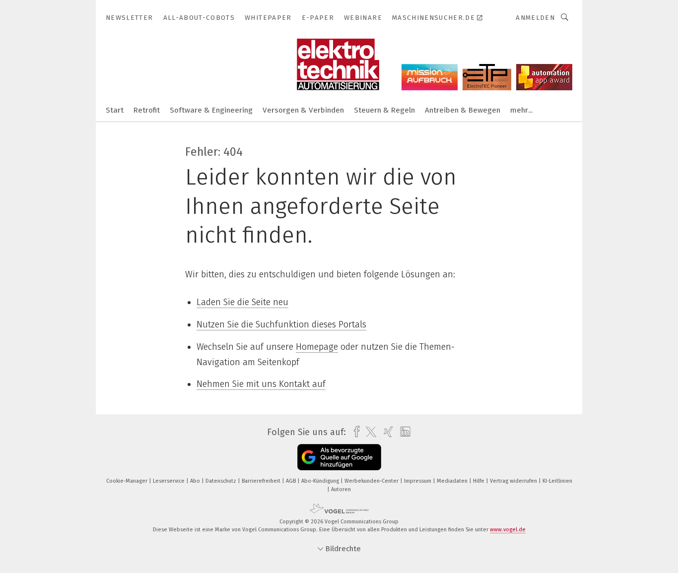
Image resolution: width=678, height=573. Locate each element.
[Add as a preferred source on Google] (339, 457)
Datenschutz (221, 481)
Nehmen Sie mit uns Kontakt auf (261, 384)
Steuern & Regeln (384, 110)
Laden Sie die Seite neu (242, 302)
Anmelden (535, 17)
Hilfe (479, 481)
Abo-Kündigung (320, 481)
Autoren (341, 489)
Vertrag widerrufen (514, 481)
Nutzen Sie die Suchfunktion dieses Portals (281, 324)
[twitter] (368, 432)
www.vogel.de (508, 529)
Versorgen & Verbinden (303, 110)
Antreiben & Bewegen (462, 110)
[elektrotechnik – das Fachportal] (115, 109)
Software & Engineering (211, 110)
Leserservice (169, 481)
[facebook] (354, 432)
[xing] (386, 432)
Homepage (317, 346)
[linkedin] (402, 432)
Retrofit (147, 110)
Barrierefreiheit (262, 481)
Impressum (418, 481)
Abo (196, 481)
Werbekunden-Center (372, 481)
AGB (291, 481)
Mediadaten (453, 481)
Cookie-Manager (127, 481)
